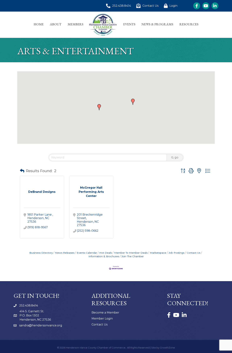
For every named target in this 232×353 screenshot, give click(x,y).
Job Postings (176, 252)
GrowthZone (167, 347)
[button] (133, 102)
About (55, 24)
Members (75, 24)
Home (39, 24)
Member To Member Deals (131, 252)
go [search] (176, 157)
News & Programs (157, 24)
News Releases (64, 252)
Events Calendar (87, 252)
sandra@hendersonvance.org (40, 325)
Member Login (102, 318)
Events (129, 24)
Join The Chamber (132, 256)
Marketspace (158, 252)
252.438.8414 (28, 305)
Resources (188, 24)
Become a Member (105, 312)
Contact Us (193, 252)
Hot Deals (105, 252)
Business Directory (41, 252)
